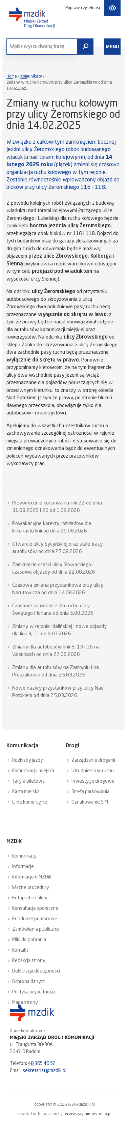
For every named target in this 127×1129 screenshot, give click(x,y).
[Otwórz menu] (112, 46)
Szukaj (85, 46)
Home (11, 77)
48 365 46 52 (42, 1063)
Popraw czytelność (83, 8)
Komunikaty (31, 77)
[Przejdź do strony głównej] (31, 17)
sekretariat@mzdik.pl (44, 1070)
